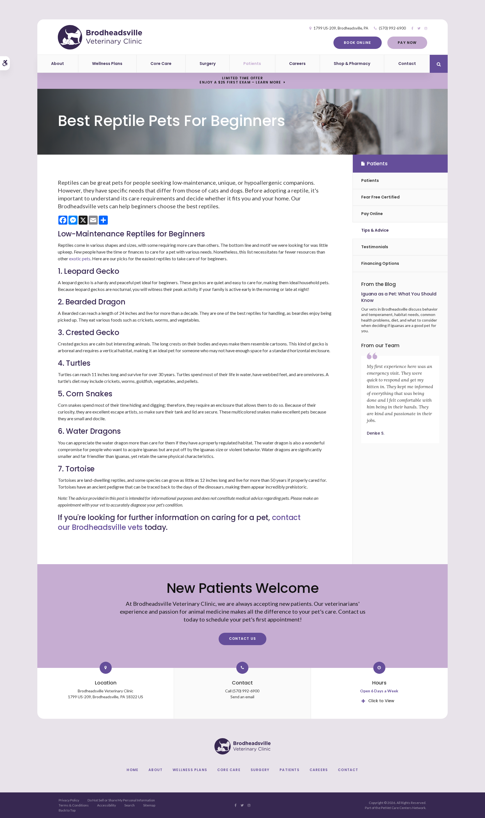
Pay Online (372, 213)
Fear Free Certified (380, 197)
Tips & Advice (375, 230)
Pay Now (407, 42)
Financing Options (380, 263)
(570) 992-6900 (392, 28)
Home (132, 769)
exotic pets (79, 258)
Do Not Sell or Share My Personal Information (121, 800)
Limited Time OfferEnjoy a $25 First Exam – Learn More (240, 80)
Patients (252, 63)
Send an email (242, 696)
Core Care (160, 63)
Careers (297, 63)
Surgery (208, 63)
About (57, 63)
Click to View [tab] (381, 701)
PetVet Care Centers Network (403, 808)
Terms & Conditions (74, 805)
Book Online (357, 42)
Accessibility (106, 805)
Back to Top (67, 810)
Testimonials (374, 247)
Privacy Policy (69, 800)
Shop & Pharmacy (352, 63)
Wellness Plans (107, 63)
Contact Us (242, 638)
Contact (407, 63)
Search (129, 805)
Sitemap (149, 805)
